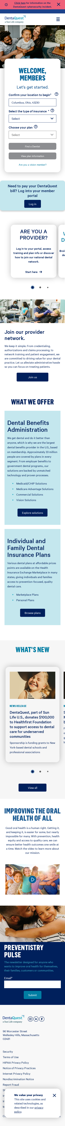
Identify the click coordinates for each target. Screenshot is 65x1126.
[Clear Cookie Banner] (54, 1096)
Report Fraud (11, 1084)
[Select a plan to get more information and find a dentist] (35, 126)
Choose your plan (21, 127)
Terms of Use (11, 1057)
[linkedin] (36, 1019)
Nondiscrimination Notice (18, 1079)
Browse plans (33, 613)
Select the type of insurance (29, 111)
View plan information (32, 156)
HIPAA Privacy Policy (16, 1062)
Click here (19, 2)
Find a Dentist (32, 146)
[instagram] (30, 1019)
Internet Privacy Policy (16, 1073)
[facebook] (41, 1019)
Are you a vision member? (32, 164)
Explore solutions (32, 512)
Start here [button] (31, 272)
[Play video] (32, 879)
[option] (32, 287)
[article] (34, 251)
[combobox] (32, 102)
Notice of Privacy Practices (19, 1068)
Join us (32, 377)
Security (8, 1051)
